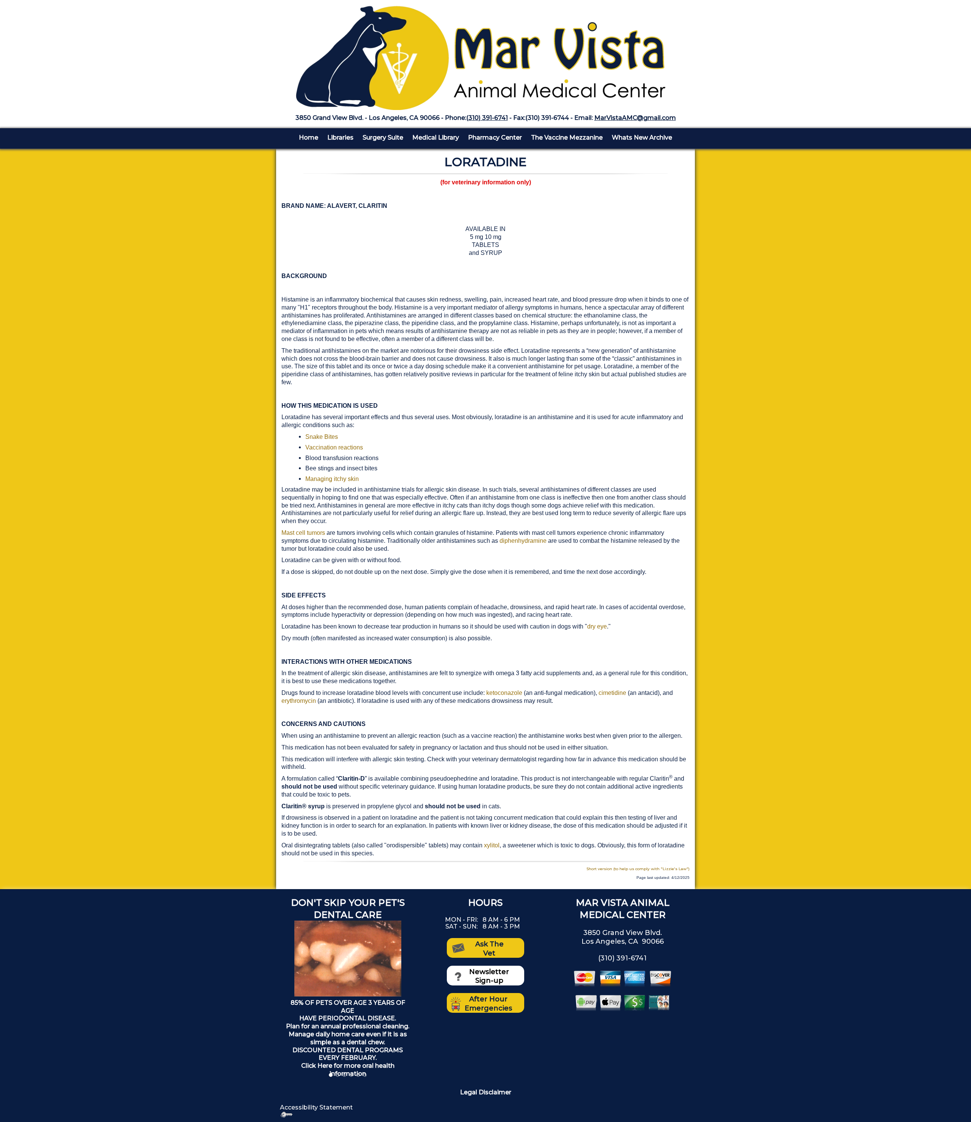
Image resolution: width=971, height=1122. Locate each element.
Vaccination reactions (334, 447)
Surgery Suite (383, 137)
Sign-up (489, 980)
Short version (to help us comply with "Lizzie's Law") (638, 868)
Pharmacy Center (495, 137)
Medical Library (435, 137)
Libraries (340, 137)
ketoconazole (504, 693)
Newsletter (489, 972)
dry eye (597, 626)
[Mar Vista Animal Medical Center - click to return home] (485, 54)
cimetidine (612, 693)
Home (308, 137)
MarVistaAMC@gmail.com (635, 117)
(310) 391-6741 (487, 117)
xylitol (492, 845)
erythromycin (298, 701)
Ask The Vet (489, 948)
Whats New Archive (642, 137)
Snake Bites (321, 437)
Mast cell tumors (304, 533)
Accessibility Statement (316, 1107)
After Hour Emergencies (488, 1003)
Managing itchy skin (332, 479)
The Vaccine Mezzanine (567, 137)
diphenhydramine (523, 540)
